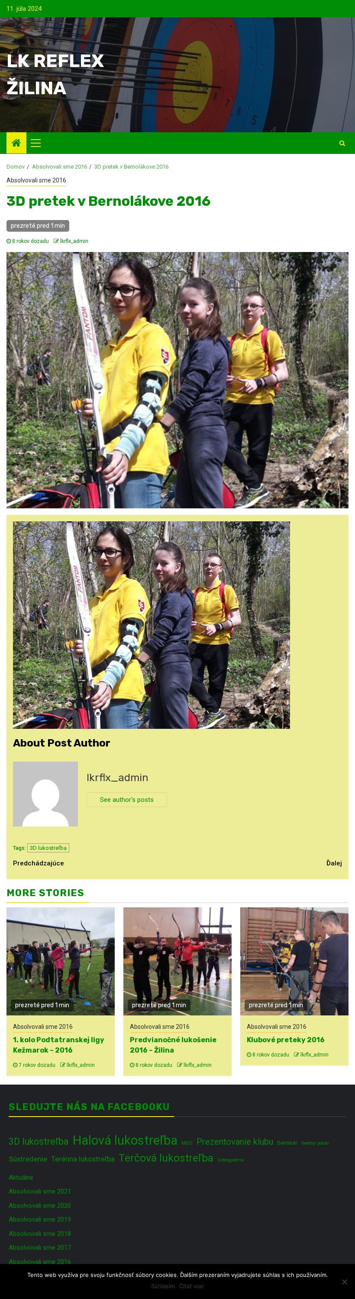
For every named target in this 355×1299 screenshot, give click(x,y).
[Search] (342, 143)
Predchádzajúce (38, 863)
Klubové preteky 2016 (286, 1040)
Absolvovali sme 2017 (40, 1247)
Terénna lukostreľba (83, 1159)
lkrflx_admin (74, 241)
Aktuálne (21, 1177)
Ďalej (334, 863)
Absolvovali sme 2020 (40, 1206)
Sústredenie (28, 1159)
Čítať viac (191, 1286)
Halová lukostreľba (125, 1140)
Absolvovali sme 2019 (40, 1219)
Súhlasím (163, 1286)
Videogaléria (230, 1160)
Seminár (287, 1142)
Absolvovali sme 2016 (36, 180)
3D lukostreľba (48, 848)
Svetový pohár (315, 1143)
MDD (187, 1143)
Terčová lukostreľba (166, 1158)
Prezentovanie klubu (235, 1142)
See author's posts (127, 800)
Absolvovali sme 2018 (40, 1234)
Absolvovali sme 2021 (40, 1191)
